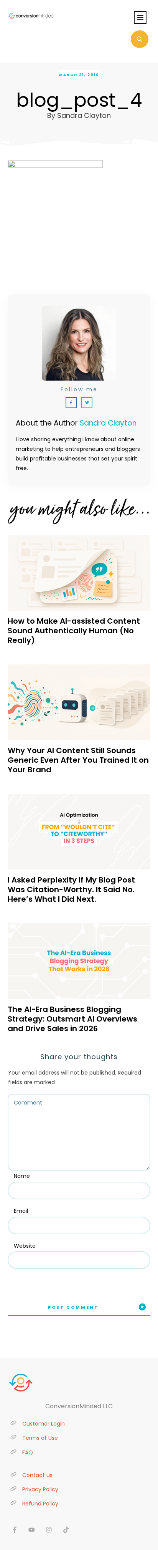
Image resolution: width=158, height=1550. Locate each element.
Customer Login (43, 1423)
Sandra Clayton (108, 423)
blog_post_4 (79, 100)
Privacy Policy (40, 1489)
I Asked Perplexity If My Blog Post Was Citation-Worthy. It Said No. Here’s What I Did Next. (71, 889)
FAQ (27, 1452)
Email (21, 1211)
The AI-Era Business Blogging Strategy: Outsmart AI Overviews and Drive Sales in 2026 (72, 1019)
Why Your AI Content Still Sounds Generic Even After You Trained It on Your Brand (78, 760)
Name (22, 1176)
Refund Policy (40, 1503)
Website (25, 1246)
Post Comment (73, 1307)
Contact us (37, 1475)
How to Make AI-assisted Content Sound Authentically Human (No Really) (74, 631)
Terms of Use (40, 1438)
